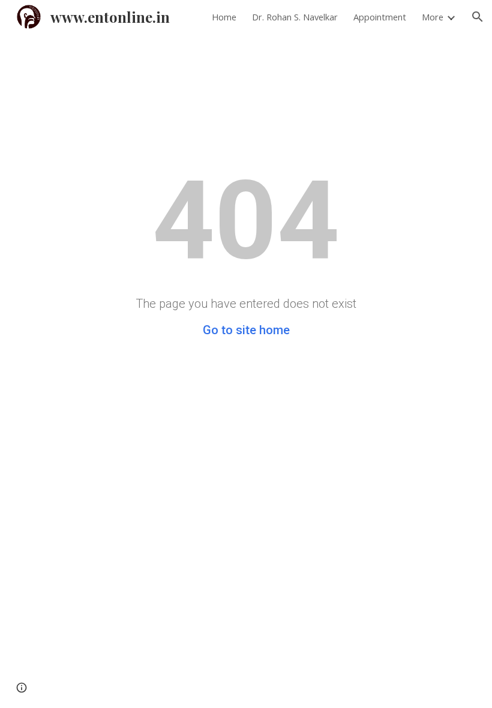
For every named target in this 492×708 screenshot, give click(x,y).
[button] (477, 16)
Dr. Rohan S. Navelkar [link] (295, 17)
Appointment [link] (379, 17)
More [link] (432, 17)
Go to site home (246, 330)
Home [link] (224, 17)
